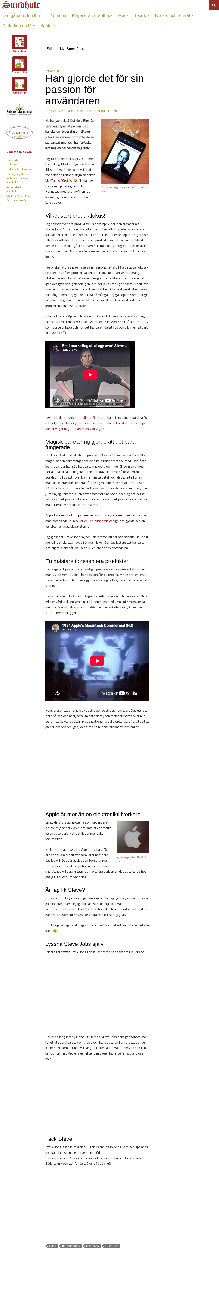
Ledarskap (52, 71)
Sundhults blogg (21, 3)
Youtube (58, 15)
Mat (122, 15)
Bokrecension (71, 1246)
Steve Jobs (111, 1246)
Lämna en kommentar (102, 111)
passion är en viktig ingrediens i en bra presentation (102, 569)
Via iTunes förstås (58, 180)
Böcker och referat (172, 15)
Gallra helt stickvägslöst (19, 169)
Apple (52, 1246)
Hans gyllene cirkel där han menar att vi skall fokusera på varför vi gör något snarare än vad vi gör (95, 425)
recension (92, 1246)
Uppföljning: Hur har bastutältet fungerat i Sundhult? (18, 178)
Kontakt (47, 25)
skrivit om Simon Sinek (84, 417)
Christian (77, 111)
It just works (122, 455)
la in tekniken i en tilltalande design (94, 520)
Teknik (140, 15)
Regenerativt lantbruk (92, 15)
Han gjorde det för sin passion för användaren (94, 90)
